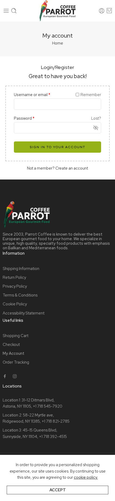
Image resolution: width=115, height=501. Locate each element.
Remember (90, 94)
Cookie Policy (15, 303)
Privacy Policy (15, 286)
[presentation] (6, 11)
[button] (5, 376)
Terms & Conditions (20, 295)
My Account (13, 353)
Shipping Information (21, 268)
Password (24, 118)
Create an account (71, 168)
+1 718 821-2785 (56, 421)
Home (57, 43)
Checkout (11, 344)
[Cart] (109, 11)
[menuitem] (57, 268)
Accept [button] (57, 489)
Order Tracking (16, 362)
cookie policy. (86, 477)
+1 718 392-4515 (53, 436)
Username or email (32, 94)
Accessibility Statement (23, 313)
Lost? (96, 118)
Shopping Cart (15, 335)
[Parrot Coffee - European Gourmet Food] (57, 10)
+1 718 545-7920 (47, 406)
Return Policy (14, 277)
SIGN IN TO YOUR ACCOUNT (57, 147)
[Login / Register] (101, 11)
